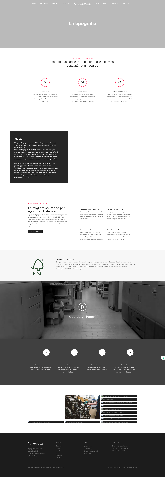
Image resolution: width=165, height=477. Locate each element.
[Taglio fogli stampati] (119, 406)
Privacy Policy (88, 446)
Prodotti (65, 3)
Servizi (54, 3)
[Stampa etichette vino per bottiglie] (46, 422)
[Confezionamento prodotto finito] (119, 416)
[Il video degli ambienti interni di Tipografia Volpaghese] (83, 307)
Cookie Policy (88, 449)
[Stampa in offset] (119, 399)
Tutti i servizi (35, 231)
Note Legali (87, 453)
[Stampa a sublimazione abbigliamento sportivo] (119, 419)
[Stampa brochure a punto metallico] (119, 412)
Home (34, 3)
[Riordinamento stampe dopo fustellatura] (119, 396)
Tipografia (44, 3)
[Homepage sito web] (35, 443)
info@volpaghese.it (121, 446)
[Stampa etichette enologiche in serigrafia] (119, 422)
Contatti (125, 3)
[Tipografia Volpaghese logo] (82, 3)
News (105, 3)
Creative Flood (133, 467)
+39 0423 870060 (123, 448)
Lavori (97, 3)
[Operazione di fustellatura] (83, 407)
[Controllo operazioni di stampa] (119, 409)
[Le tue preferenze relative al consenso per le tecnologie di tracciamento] (163, 358)
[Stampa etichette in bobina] (83, 422)
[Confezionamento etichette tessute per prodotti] (119, 403)
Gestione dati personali (91, 451)
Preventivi (114, 3)
